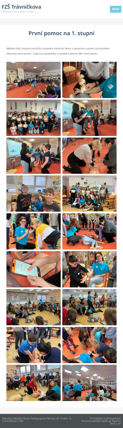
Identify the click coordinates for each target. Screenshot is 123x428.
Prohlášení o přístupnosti (105, 418)
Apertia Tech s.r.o (115, 422)
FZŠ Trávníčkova (21, 8)
